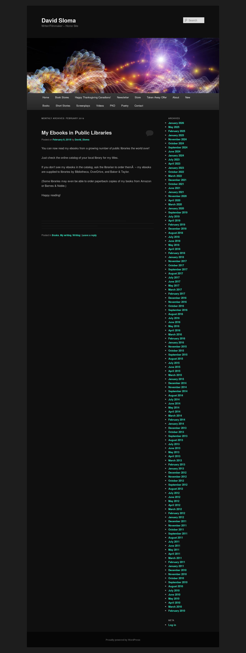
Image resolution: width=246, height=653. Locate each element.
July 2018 (174, 237)
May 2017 (173, 285)
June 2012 (174, 497)
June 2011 (174, 545)
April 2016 (174, 330)
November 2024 (177, 139)
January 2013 (176, 468)
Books (46, 105)
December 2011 (177, 521)
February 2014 (176, 419)
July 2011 (174, 541)
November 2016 (177, 302)
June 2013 (174, 448)
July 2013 (174, 444)
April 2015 (174, 371)
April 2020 (174, 200)
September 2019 (177, 212)
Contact (139, 105)
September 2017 (177, 269)
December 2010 (177, 570)
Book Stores (62, 97)
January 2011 (176, 566)
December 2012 (177, 472)
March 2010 (175, 606)
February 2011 (176, 562)
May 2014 (173, 407)
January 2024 (176, 155)
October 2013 (176, 432)
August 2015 (175, 358)
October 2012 (176, 480)
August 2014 (175, 395)
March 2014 (175, 415)
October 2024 (176, 143)
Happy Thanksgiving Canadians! (93, 97)
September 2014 (177, 391)
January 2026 (176, 123)
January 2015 (176, 379)
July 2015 (174, 363)
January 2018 (176, 257)
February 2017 (176, 293)
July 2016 (174, 318)
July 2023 (174, 159)
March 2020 (175, 204)
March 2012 (175, 509)
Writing (76, 235)
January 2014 (176, 423)
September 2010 (177, 582)
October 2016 (176, 306)
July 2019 (174, 216)
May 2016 (173, 326)
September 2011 (177, 533)
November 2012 (177, 476)
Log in (172, 625)
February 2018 (176, 253)
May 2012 (173, 501)
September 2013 (177, 436)
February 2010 (176, 610)
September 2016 (177, 310)
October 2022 (176, 172)
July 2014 (174, 399)
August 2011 (175, 537)
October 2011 (176, 529)
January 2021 (176, 192)
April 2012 (174, 505)
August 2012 (175, 488)
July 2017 (174, 277)
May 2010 (173, 598)
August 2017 (175, 273)
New (187, 97)
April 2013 (174, 456)
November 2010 (177, 574)
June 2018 (174, 241)
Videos (100, 105)
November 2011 (177, 525)
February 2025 (176, 131)
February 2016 (176, 338)
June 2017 (174, 281)
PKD (112, 105)
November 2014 (177, 387)
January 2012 (176, 517)
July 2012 (174, 493)
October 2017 (176, 265)
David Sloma (59, 20)
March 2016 (175, 334)
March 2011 (175, 558)
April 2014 (174, 411)
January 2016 (176, 342)
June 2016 (174, 322)
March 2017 (175, 289)
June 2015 (174, 367)
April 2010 (174, 602)
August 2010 (175, 586)
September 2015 (177, 354)
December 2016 (177, 298)
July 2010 (174, 590)
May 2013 (173, 452)
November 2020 (177, 196)
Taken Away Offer (157, 97)
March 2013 (175, 460)
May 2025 (173, 127)
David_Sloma (82, 139)
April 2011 (174, 553)
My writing (65, 235)
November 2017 (177, 261)
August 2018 (175, 233)
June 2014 (174, 403)
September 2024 (177, 147)
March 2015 (175, 375)
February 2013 (176, 464)
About (176, 97)
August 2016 (175, 314)
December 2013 (177, 428)
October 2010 (176, 578)
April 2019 (174, 220)
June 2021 (174, 188)
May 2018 (173, 245)
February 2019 (176, 224)
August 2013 (175, 440)
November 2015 (177, 346)
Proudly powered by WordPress (123, 639)
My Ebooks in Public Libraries (77, 132)
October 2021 (176, 184)
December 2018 (177, 228)
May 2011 (173, 549)
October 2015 (176, 350)
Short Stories (63, 105)
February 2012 (176, 513)
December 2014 (177, 383)
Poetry (125, 105)
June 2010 (174, 594)
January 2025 (176, 135)
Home (45, 97)
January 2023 (176, 168)
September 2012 (177, 484)
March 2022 (175, 176)
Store (138, 97)
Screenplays (83, 105)
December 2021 (177, 180)
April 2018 (174, 249)
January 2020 (176, 208)
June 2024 (174, 151)
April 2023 (174, 163)
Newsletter (123, 97)
